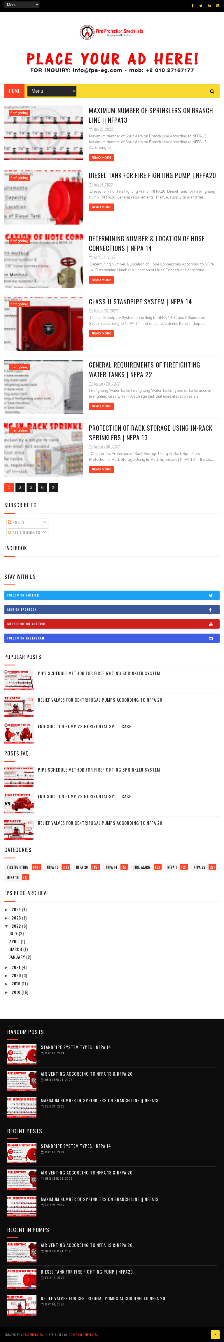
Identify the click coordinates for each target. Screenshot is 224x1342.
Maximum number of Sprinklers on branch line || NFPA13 (100, 1100)
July (14, 933)
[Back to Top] (215, 1334)
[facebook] (193, 6)
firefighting (19, 113)
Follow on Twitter (23, 595)
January (17, 957)
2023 (17, 918)
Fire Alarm (142, 867)
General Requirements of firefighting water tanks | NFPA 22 (144, 369)
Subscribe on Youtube (26, 624)
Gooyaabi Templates (83, 1334)
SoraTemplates (32, 1334)
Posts (17, 522)
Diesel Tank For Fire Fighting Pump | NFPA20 (152, 175)
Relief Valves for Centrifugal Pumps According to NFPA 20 (100, 699)
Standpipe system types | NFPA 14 (76, 1047)
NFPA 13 (52, 867)
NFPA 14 (111, 867)
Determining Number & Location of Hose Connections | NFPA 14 (147, 243)
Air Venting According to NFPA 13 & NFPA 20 (87, 1073)
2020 (17, 975)
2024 (17, 909)
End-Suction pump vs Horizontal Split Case (84, 726)
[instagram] (217, 6)
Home (14, 90)
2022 (17, 926)
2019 (17, 983)
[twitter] (200, 6)
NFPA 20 (82, 867)
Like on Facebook (22, 609)
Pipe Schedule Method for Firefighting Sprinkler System (99, 673)
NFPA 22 (199, 867)
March (16, 949)
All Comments (25, 532)
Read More (101, 158)
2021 (17, 967)
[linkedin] (209, 6)
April (15, 941)
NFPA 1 (172, 867)
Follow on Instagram (26, 638)
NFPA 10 (13, 877)
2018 (17, 992)
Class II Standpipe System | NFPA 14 (140, 301)
